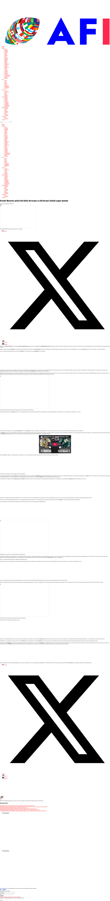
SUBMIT (1, 895)
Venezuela (6, 115)
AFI (0, 203)
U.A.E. (6, 88)
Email (1, 894)
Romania (6, 57)
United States (7, 105)
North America (5, 96)
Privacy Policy (17, 896)
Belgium (6, 59)
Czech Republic (7, 75)
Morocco (6, 94)
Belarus (6, 54)
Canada (6, 97)
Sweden (6, 58)
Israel (6, 82)
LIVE (3, 47)
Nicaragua (6, 104)
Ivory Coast (7, 91)
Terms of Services (11, 896)
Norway (6, 72)
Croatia (6, 70)
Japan (6, 84)
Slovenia (6, 78)
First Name (2, 892)
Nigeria (6, 95)
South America (5, 107)
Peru (5, 113)
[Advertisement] (34, 361)
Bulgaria (6, 64)
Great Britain (7, 76)
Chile (6, 110)
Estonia (6, 55)
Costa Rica (7, 102)
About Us (2, 896)
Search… (4, 119)
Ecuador (6, 112)
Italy (5, 56)
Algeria (6, 90)
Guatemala (6, 103)
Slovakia (6, 73)
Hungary (6, 51)
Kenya (6, 92)
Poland (6, 77)
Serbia (6, 145)
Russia (6, 62)
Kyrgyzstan (7, 85)
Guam (6, 117)
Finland (6, 60)
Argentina (6, 108)
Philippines (7, 86)
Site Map (5, 896)
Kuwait (6, 83)
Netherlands (7, 66)
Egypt (6, 93)
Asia (3, 79)
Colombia (6, 111)
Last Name (2, 893)
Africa (3, 89)
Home (3, 46)
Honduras (6, 98)
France (6, 65)
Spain (6, 53)
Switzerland (7, 63)
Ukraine (6, 74)
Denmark (6, 50)
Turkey (6, 69)
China (6, 80)
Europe (3, 48)
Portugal (6, 52)
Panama (6, 101)
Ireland (6, 61)
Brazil (6, 109)
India (5, 81)
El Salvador (7, 106)
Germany (6, 71)
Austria (6, 49)
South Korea (7, 87)
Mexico (6, 177)
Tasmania (6, 118)
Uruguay (6, 114)
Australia (4, 116)
